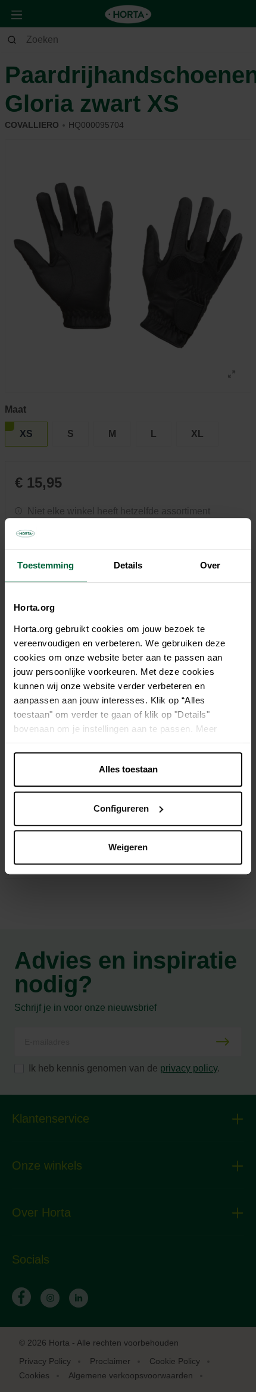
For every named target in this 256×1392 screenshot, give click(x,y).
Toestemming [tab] (45, 565)
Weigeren (128, 847)
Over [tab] (210, 565)
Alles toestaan (128, 769)
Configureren (121, 808)
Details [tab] (128, 565)
